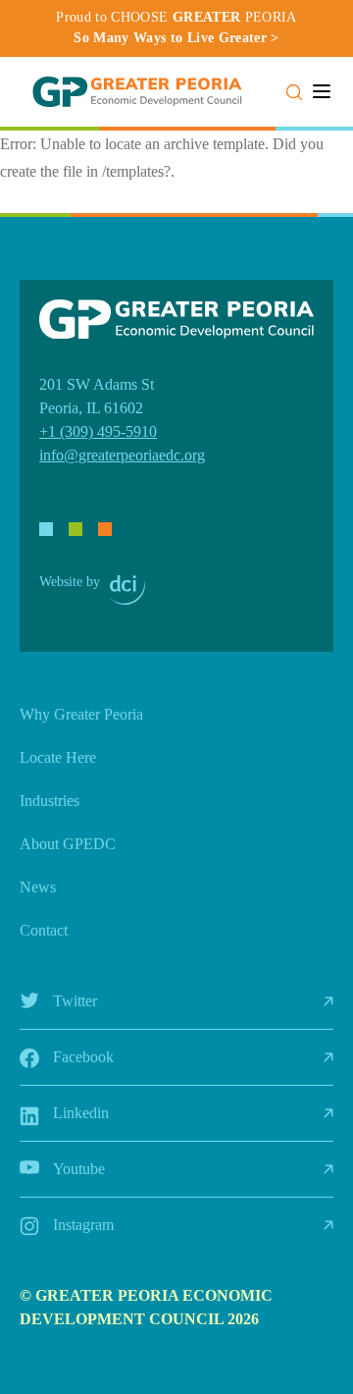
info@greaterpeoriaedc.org (122, 455)
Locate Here (58, 757)
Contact (44, 930)
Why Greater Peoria (81, 714)
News (38, 887)
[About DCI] (127, 590)
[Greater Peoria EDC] (137, 92)
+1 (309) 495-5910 (98, 431)
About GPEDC (68, 843)
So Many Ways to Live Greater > (176, 37)
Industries (49, 800)
